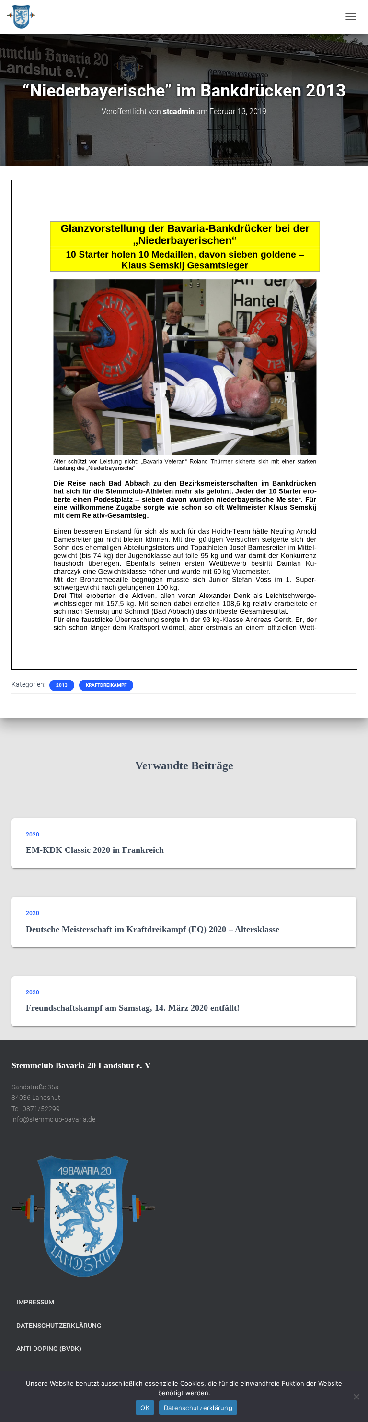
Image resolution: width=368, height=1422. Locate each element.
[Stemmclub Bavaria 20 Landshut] (21, 17)
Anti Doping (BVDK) (48, 1348)
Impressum (35, 1302)
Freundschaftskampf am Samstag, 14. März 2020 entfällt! (133, 1008)
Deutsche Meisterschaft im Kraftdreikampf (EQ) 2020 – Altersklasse (152, 929)
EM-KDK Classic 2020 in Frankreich (95, 850)
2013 (62, 685)
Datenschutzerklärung (59, 1325)
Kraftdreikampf (106, 685)
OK (145, 1407)
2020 (32, 834)
